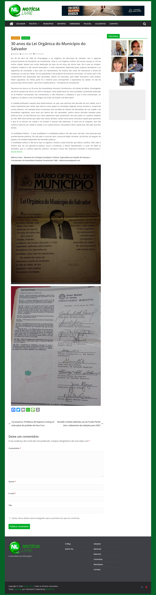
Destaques (25, 38)
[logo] (24, 543)
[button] (38, 23)
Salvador (20, 24)
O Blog (68, 544)
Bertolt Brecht (16, 152)
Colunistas (100, 24)
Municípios (48, 24)
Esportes (61, 24)
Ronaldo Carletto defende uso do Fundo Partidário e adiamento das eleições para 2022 (78, 424)
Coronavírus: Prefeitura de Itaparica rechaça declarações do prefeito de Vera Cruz (32, 424)
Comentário (15, 448)
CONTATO (114, 24)
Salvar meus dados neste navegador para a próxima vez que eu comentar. (46, 518)
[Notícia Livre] (11, 24)
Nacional (97, 549)
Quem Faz (69, 549)
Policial (87, 24)
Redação (16, 54)
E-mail (12, 493)
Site (10, 505)
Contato (97, 569)
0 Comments (39, 54)
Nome (12, 481)
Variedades (75, 24)
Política (33, 24)
